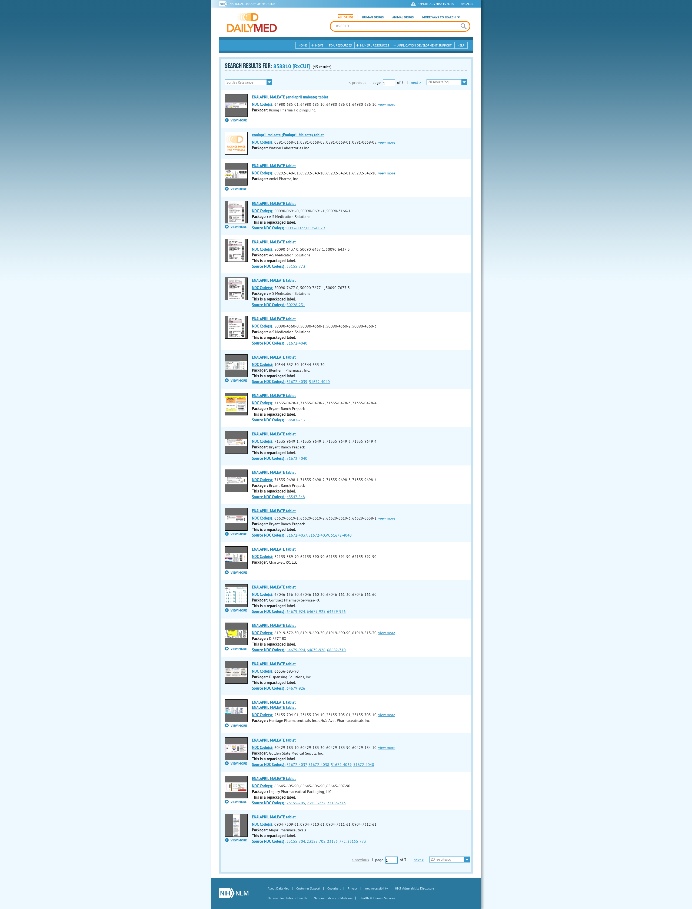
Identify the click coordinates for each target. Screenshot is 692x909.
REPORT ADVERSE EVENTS (436, 4)
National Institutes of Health (287, 898)
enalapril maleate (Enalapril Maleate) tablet (288, 135)
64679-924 (296, 611)
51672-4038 (318, 764)
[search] (463, 26)
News (319, 45)
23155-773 (296, 266)
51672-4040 (297, 343)
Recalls (467, 4)
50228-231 (296, 304)
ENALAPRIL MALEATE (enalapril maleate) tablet (290, 97)
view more (386, 104)
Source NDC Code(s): (268, 228)
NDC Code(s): (262, 104)
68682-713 (296, 420)
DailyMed (252, 22)
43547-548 (296, 496)
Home (302, 45)
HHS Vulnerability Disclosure (414, 888)
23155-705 (296, 803)
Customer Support (308, 888)
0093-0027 (296, 228)
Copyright (334, 888)
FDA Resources (340, 45)
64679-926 (336, 611)
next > (416, 82)
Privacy (353, 888)
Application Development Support (424, 45)
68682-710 (336, 649)
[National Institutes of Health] (224, 3)
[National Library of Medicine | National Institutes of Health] (233, 893)
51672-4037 (297, 535)
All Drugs (345, 17)
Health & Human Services (377, 898)
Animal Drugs (403, 17)
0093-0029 (315, 228)
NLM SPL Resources (374, 45)
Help (461, 45)
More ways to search (439, 17)
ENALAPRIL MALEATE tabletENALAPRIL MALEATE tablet (274, 705)
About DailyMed (278, 888)
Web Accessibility (376, 888)
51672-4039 (297, 381)
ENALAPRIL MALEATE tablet (274, 165)
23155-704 (296, 841)
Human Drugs (373, 17)
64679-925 (316, 611)
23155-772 (316, 803)
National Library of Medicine (252, 4)
